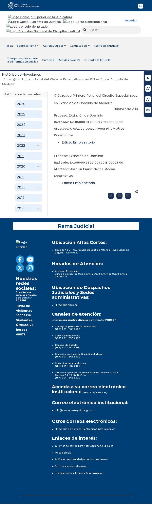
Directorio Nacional (66, 304)
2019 (20, 177)
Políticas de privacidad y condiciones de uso (81, 459)
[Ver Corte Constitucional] (85, 21)
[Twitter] (111, 196)
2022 (21, 145)
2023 (21, 135)
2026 (21, 104)
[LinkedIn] (128, 196)
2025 (21, 114)
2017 (20, 198)
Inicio (10, 45)
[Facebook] (119, 196)
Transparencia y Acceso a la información (79, 473)
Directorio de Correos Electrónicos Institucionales (85, 429)
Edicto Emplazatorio (79, 142)
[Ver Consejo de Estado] (27, 26)
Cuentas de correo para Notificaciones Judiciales (84, 445)
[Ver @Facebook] (20, 259)
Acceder (131, 20)
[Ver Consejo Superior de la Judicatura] (40, 17)
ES (141, 6)
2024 (21, 125)
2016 (20, 208)
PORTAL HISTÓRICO (96, 60)
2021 (20, 156)
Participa (48, 60)
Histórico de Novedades (21, 74)
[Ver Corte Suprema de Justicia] (34, 21)
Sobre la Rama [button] (26, 45)
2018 (21, 187)
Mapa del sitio (63, 452)
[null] (56, 95)
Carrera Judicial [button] (53, 45)
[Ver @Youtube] (30, 259)
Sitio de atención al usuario (71, 466)
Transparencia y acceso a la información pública (22, 60)
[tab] (25, 94)
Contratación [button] (78, 45)
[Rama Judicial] (25, 6)
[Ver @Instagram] (30, 268)
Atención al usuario (106, 45)
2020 (21, 166)
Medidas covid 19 (69, 60)
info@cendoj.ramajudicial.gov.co (74, 410)
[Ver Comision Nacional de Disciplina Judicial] (43, 31)
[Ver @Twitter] (20, 268)
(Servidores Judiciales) (95, 392)
